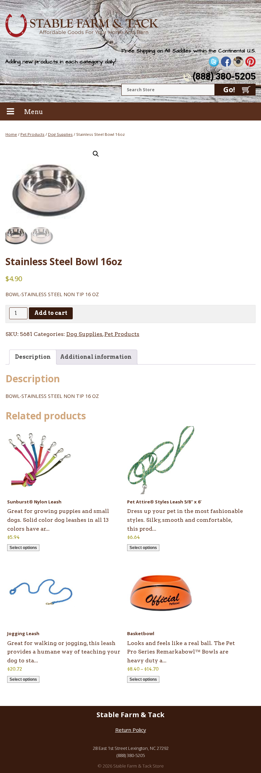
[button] (96, 154)
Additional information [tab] (96, 357)
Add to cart (50, 313)
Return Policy (130, 729)
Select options (23, 547)
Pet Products (32, 134)
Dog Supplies (60, 134)
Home (11, 134)
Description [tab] (33, 357)
